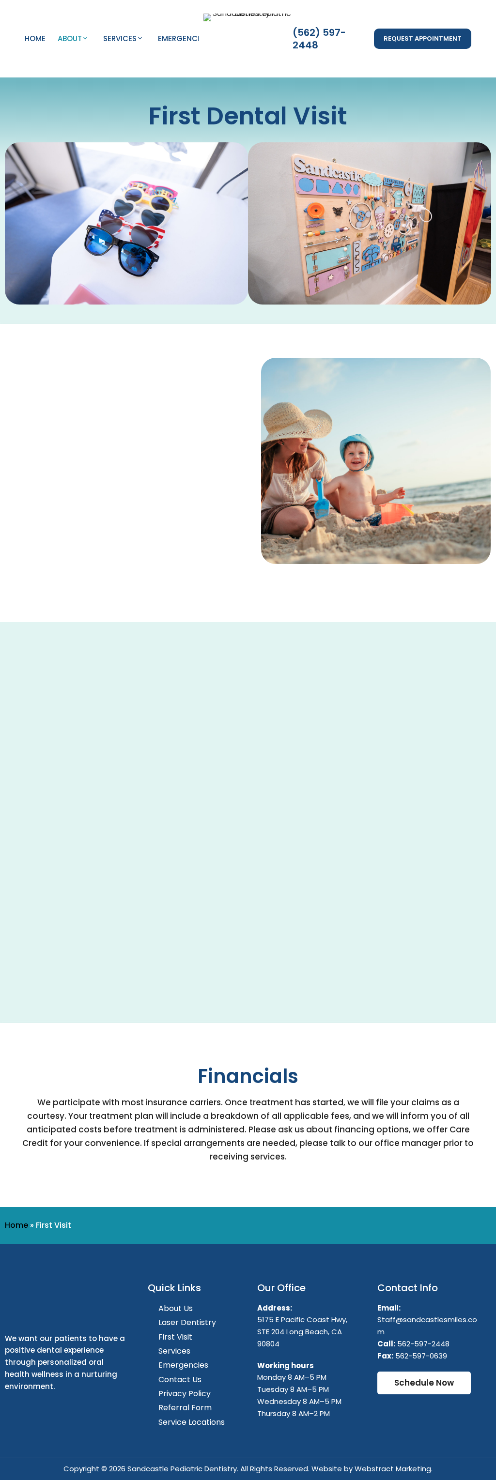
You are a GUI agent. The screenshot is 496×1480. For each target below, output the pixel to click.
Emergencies (183, 38)
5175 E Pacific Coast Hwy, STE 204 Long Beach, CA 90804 (302, 1331)
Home (35, 38)
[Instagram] (44, 1414)
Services (120, 38)
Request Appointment (423, 38)
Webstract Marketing (393, 1469)
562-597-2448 (423, 1344)
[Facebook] (17, 1414)
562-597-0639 (421, 1356)
